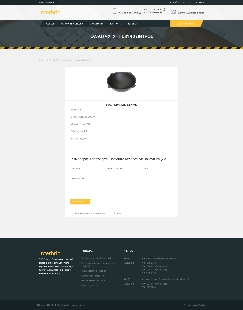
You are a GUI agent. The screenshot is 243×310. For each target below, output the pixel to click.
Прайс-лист (187, 2)
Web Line (202, 305)
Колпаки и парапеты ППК (93, 276)
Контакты (200, 2)
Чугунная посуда (55, 60)
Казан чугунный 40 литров (121, 105)
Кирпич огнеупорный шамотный (96, 258)
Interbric (49, 12)
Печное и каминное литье (93, 281)
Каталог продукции (72, 24)
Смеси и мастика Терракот (93, 271)
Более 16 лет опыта (46, 2)
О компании (96, 24)
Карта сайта (174, 2)
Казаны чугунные (89, 286)
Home (41, 60)
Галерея (132, 24)
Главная (49, 24)
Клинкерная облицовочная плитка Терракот (97, 264)
